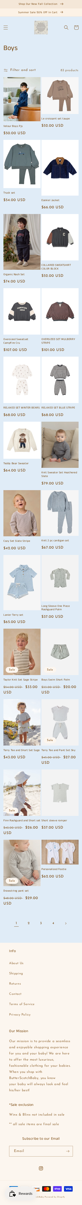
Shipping (16, 973)
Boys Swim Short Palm (55, 680)
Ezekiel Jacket (50, 200)
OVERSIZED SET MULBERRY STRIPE (58, 341)
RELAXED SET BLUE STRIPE (58, 408)
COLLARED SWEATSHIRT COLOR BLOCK (56, 266)
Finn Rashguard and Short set (22, 820)
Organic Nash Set (14, 274)
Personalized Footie (53, 869)
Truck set (9, 193)
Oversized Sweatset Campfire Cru (15, 341)
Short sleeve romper (54, 820)
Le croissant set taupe (55, 119)
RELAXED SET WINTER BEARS (21, 408)
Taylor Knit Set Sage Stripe (20, 680)
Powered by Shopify (55, 1197)
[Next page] (66, 923)
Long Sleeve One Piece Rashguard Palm (55, 607)
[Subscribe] (68, 1151)
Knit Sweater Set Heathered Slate (59, 474)
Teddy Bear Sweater (16, 463)
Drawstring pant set (16, 891)
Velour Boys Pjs (13, 126)
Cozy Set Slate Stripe (16, 541)
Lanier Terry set (13, 615)
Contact (15, 994)
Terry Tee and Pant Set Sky (58, 750)
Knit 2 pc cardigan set (55, 540)
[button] (6, 28)
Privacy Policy (20, 1014)
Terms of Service (22, 1004)
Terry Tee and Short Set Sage (21, 750)
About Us (16, 963)
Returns (15, 984)
